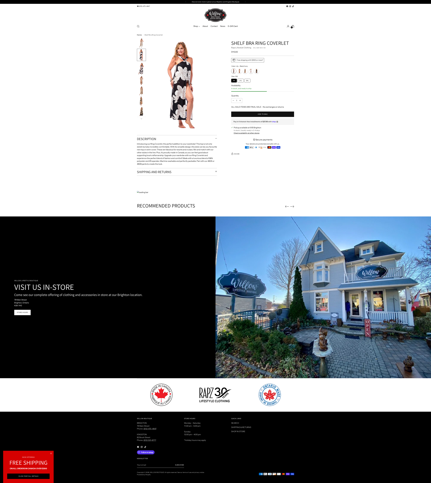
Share (237, 154)
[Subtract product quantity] (233, 100)
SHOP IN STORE (238, 431)
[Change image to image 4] (141, 80)
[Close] (51, 453)
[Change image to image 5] (141, 90)
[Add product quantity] (240, 100)
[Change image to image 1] (141, 42)
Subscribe (179, 465)
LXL (240, 80)
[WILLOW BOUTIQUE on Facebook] (287, 6)
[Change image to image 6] (141, 101)
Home (139, 35)
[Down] (141, 118)
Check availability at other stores (246, 133)
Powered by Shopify (144, 474)
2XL (247, 80)
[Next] (245, 2)
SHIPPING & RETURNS (241, 427)
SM (234, 80)
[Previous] (185, 2)
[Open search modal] (138, 26)
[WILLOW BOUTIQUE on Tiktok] (293, 6)
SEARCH (235, 423)
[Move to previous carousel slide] (287, 206)
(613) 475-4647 (149, 429)
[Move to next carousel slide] (292, 206)
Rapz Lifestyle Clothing (241, 48)
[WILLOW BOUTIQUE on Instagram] (290, 6)
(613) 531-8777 (149, 440)
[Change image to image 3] (141, 68)
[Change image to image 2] (141, 55)
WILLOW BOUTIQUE (157, 472)
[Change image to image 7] (141, 111)
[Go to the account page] (288, 26)
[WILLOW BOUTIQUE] (215, 15)
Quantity (235, 96)
